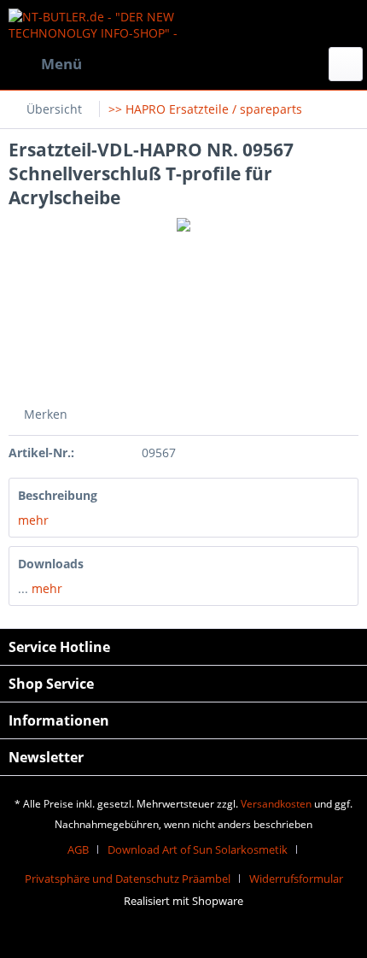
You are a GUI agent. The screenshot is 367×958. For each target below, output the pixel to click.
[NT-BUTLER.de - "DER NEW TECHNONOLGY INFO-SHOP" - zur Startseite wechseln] (96, 23)
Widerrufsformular (296, 878)
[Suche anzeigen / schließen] (346, 64)
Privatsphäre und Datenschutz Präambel (127, 878)
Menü (61, 63)
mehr (33, 520)
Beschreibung (57, 495)
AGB (78, 849)
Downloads (51, 563)
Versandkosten (276, 803)
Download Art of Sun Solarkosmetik (198, 849)
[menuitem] (45, 64)
